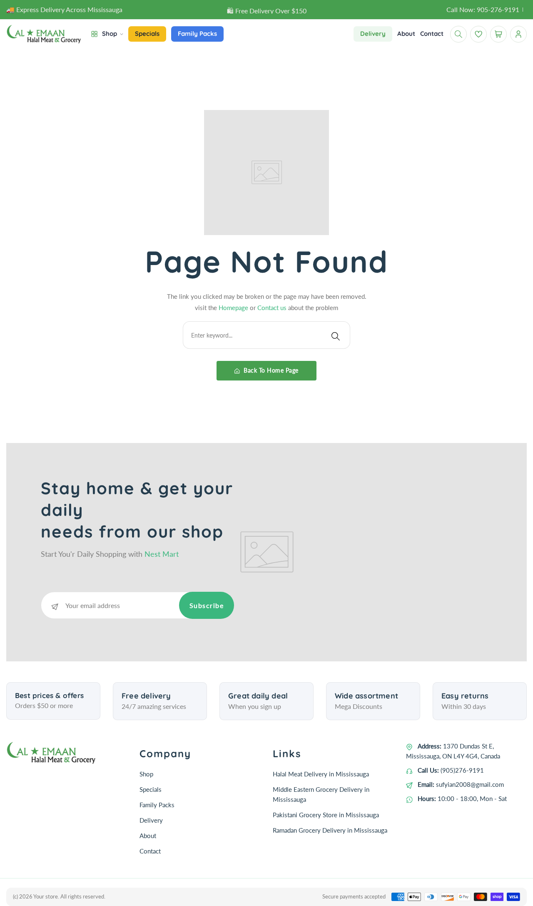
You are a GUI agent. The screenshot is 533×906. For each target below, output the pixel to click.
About (147, 835)
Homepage (234, 307)
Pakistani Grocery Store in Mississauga (326, 814)
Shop (146, 774)
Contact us (272, 307)
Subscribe (206, 605)
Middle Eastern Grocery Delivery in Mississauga (321, 794)
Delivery (151, 820)
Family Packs (156, 804)
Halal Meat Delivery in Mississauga (321, 774)
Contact (150, 851)
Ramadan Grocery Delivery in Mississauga (330, 830)
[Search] (335, 335)
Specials (150, 789)
